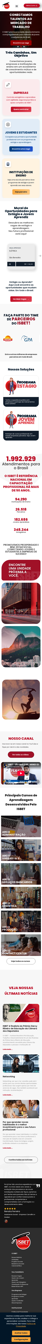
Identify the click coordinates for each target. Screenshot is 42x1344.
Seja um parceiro (21, 39)
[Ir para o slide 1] (18, 46)
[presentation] (40, 256)
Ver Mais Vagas (21, 299)
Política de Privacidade (26, 1324)
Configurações (21, 1339)
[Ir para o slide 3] (24, 46)
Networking (9, 1076)
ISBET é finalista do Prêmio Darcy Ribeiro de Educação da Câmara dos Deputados (20, 1028)
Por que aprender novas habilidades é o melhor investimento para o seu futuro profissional (19, 1126)
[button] (17, 6)
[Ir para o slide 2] (21, 46)
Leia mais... (8, 1049)
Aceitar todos (21, 1333)
